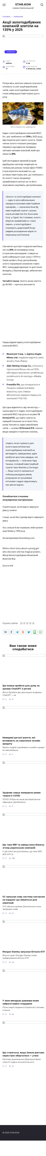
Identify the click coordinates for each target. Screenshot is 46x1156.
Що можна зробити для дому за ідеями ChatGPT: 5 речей (21, 687)
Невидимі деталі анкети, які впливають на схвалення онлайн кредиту (21, 740)
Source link (8, 565)
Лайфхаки (11, 52)
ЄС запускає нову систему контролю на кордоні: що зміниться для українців (24, 899)
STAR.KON (23, 4)
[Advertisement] (23, 314)
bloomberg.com (26, 538)
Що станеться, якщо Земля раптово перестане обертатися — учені (23, 1054)
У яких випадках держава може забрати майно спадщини (21, 1002)
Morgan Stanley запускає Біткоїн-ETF (24, 951)
